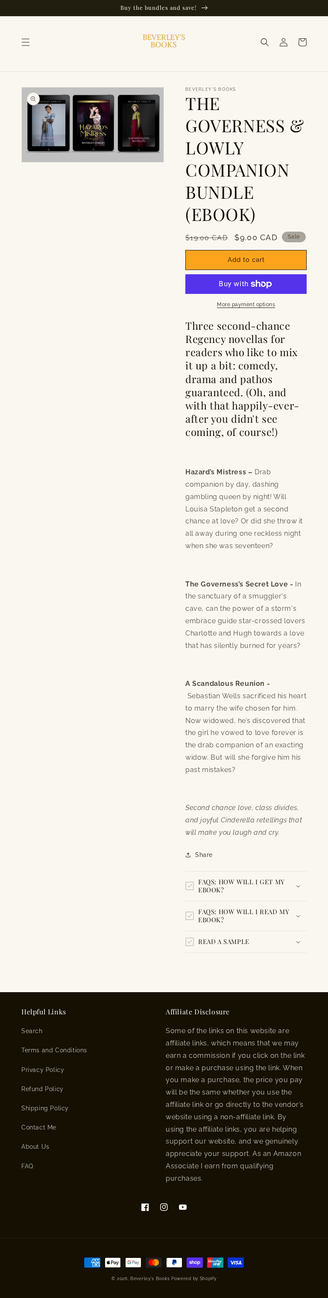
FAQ (27, 1166)
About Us (35, 1146)
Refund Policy (42, 1089)
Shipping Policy (45, 1108)
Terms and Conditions (54, 1050)
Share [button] (204, 854)
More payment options (246, 305)
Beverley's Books (150, 1278)
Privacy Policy (42, 1069)
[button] (25, 42)
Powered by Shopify (194, 1278)
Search (32, 1031)
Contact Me (38, 1127)
